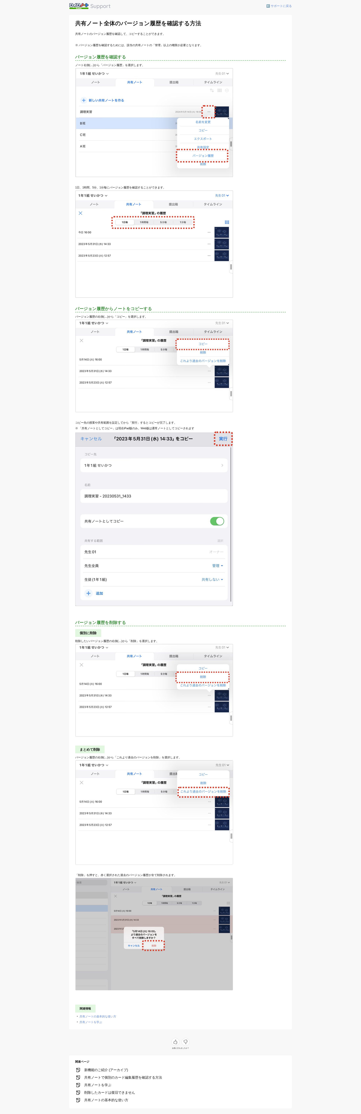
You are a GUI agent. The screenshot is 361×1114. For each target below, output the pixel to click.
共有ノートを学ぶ (91, 1022)
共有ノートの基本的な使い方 (98, 1016)
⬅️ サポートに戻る (279, 6)
